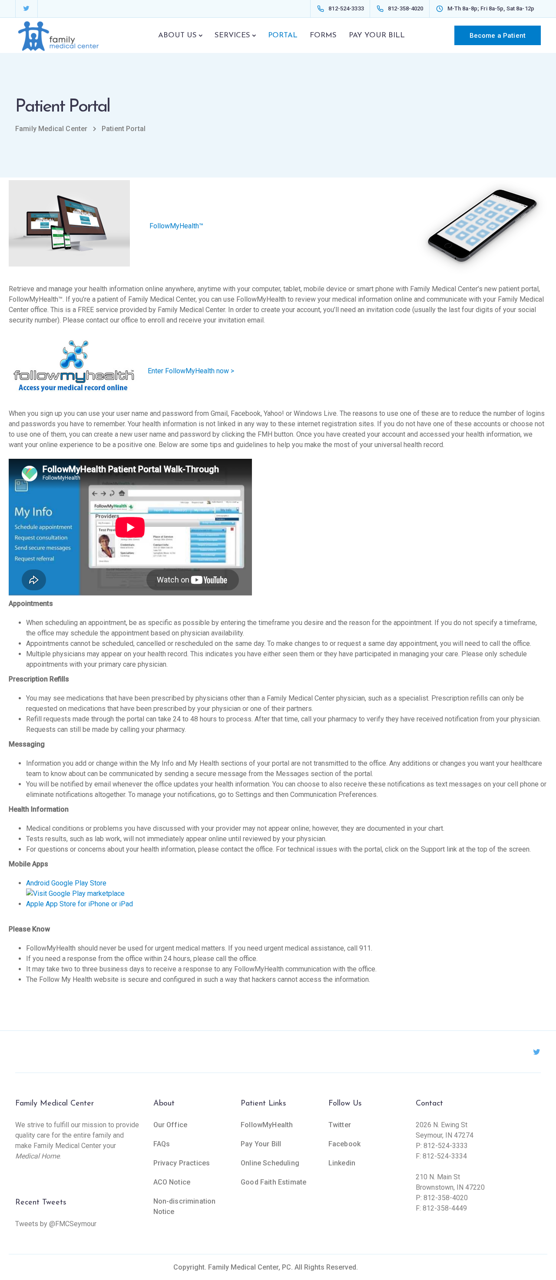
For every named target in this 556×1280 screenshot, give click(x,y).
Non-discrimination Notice (184, 1206)
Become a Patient (498, 35)
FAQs (161, 1144)
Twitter (339, 1125)
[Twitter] (26, 8)
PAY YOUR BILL (377, 35)
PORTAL (283, 35)
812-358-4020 (446, 1198)
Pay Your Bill (261, 1144)
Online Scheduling (270, 1163)
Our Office (170, 1125)
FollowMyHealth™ (175, 225)
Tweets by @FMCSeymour (55, 1224)
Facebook (344, 1144)
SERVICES (232, 35)
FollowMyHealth (267, 1125)
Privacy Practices (181, 1163)
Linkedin (341, 1163)
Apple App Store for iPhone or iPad (79, 904)
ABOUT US (177, 35)
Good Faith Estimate (273, 1182)
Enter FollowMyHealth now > (191, 370)
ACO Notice (172, 1182)
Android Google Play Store (66, 883)
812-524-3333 (446, 1146)
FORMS (323, 35)
